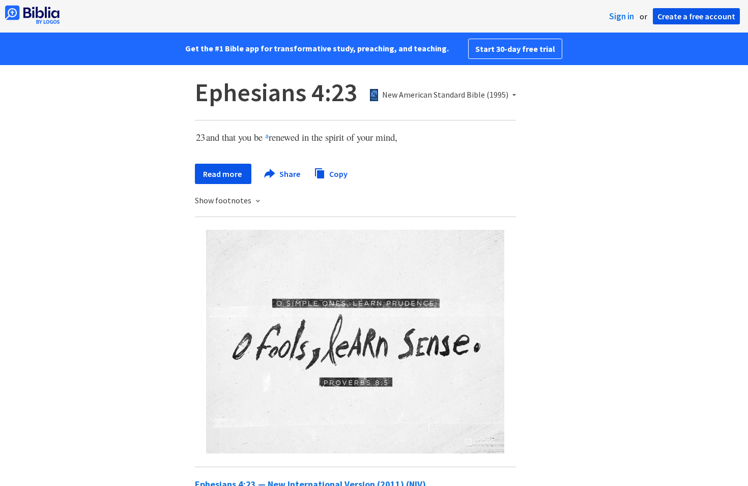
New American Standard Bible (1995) (445, 95)
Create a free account (696, 16)
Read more (223, 174)
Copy (338, 173)
